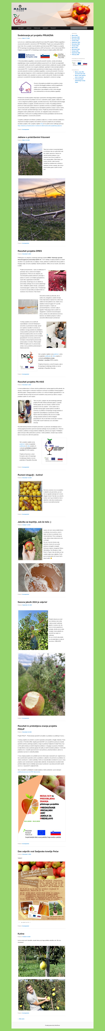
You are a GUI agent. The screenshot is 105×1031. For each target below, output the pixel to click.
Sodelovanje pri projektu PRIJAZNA (35, 35)
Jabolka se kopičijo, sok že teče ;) (34, 521)
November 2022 (76, 49)
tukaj (41, 123)
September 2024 (76, 42)
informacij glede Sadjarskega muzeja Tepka (80, 80)
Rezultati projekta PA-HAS (31, 381)
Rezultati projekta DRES (30, 250)
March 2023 (75, 47)
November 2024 (76, 39)
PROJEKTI (53, 28)
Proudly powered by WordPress (52, 1025)
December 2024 (76, 37)
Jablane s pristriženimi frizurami (34, 137)
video (53, 356)
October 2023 (75, 46)
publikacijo (48, 356)
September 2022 (76, 53)
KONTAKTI (45, 28)
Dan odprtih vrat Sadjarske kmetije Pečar (38, 851)
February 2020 (75, 54)
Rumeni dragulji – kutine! (30, 474)
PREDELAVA (37, 28)
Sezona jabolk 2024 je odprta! (32, 601)
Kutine (21, 933)
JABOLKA (28, 28)
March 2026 (75, 35)
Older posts (21, 1019)
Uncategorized (25, 129)
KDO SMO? (21, 28)
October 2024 (75, 40)
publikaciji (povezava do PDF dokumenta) (29, 772)
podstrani (56, 354)
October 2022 (75, 51)
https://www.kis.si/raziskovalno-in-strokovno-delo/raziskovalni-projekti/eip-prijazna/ (40, 125)
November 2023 (76, 44)
